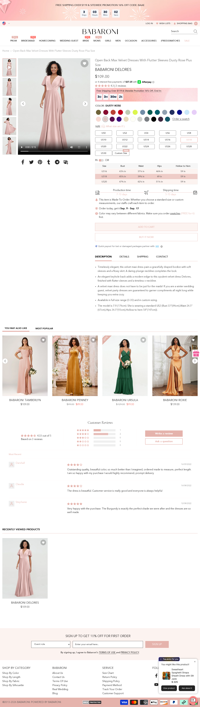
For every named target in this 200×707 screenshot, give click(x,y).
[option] (54, 106)
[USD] (6, 23)
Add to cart (146, 227)
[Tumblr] (48, 162)
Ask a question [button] (164, 441)
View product (169, 688)
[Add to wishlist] (84, 63)
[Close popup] (195, 661)
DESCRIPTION (103, 256)
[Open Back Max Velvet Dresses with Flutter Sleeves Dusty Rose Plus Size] (25, 568)
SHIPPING (142, 256)
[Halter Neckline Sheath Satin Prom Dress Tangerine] (175, 366)
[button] (23, 103)
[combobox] (181, 31)
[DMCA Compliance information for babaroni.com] (91, 702)
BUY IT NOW (146, 237)
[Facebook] (22, 162)
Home (5, 51)
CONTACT (162, 256)
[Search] (184, 31)
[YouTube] (156, 685)
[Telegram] (57, 162)
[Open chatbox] (193, 700)
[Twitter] (31, 162)
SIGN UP (157, 644)
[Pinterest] (40, 162)
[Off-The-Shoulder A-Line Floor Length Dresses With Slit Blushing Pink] (25, 366)
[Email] (65, 162)
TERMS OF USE (107, 652)
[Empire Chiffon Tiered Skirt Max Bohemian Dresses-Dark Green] (125, 366)
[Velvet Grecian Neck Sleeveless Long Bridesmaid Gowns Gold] (75, 366)
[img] (74, 465)
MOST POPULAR (44, 328)
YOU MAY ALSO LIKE (16, 328)
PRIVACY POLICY (130, 652)
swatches (175, 213)
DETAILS (124, 256)
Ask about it (187, 688)
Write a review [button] (164, 433)
